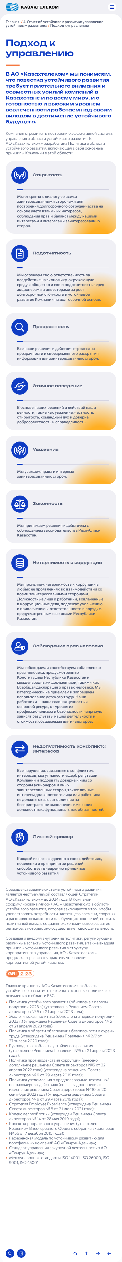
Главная (13, 21)
